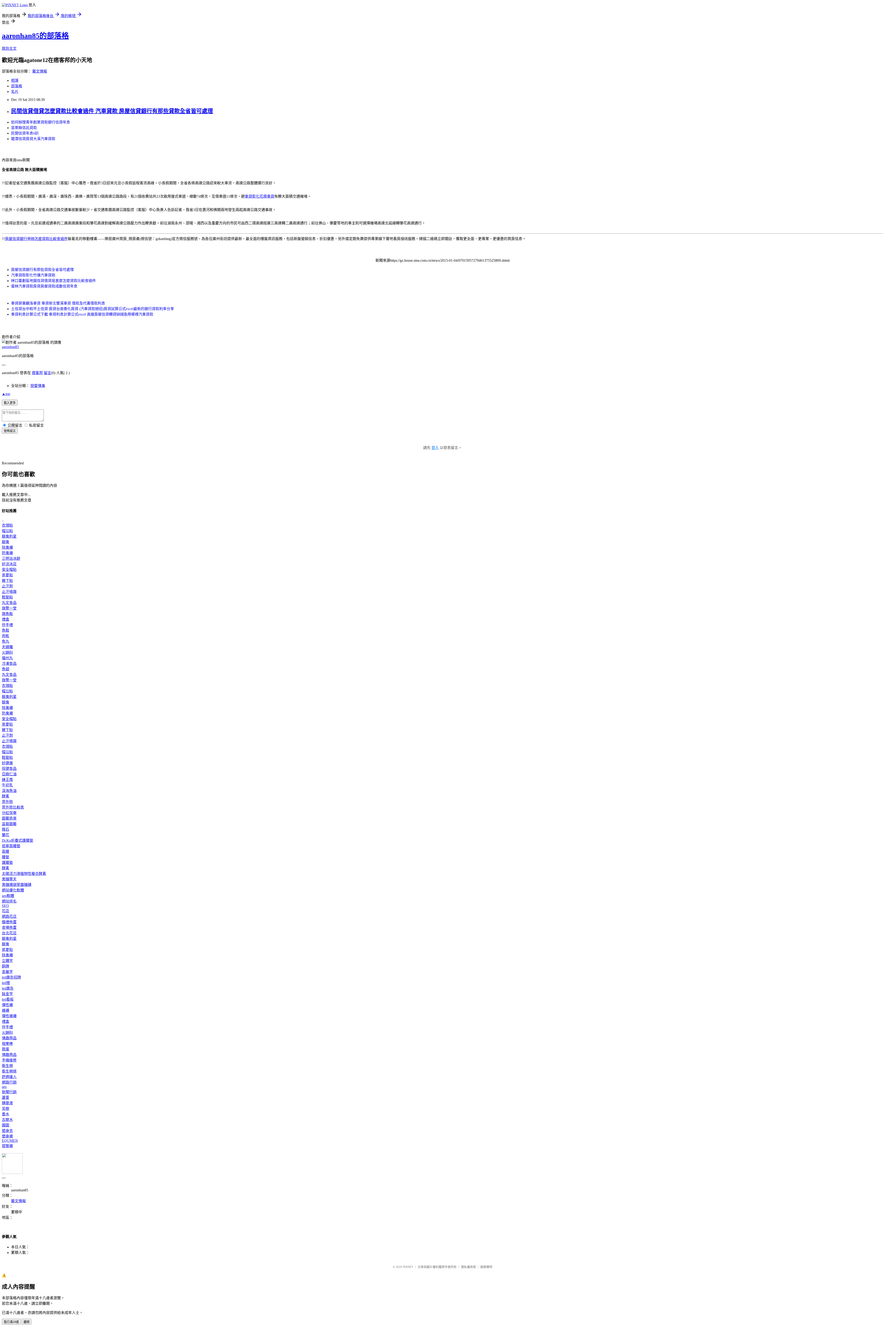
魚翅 (5, 669)
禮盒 (5, 619)
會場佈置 (9, 927)
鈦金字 (7, 994)
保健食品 (9, 769)
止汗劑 (7, 586)
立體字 (7, 961)
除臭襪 (7, 547)
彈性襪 (7, 1005)
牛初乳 (7, 785)
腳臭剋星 (9, 536)
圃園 (5, 1125)
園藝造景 (9, 818)
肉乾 (5, 636)
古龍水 (7, 1120)
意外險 (7, 802)
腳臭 (5, 542)
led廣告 (8, 988)
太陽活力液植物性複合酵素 (24, 874)
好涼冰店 (9, 564)
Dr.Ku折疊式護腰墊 (17, 840)
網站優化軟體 (13, 890)
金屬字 (7, 972)
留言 (47, 373)
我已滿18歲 (11, 1322)
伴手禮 (7, 625)
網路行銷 (9, 1082)
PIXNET (408, 1267)
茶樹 (5, 1109)
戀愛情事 (37, 386)
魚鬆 (5, 630)
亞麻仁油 (9, 774)
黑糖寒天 (9, 879)
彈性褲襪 (9, 1016)
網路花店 (9, 916)
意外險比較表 (13, 807)
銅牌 (5, 966)
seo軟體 (8, 896)
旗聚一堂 (9, 608)
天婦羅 (7, 647)
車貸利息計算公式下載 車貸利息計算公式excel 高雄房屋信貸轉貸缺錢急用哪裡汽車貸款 (82, 314)
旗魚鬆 (7, 614)
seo (4, 1087)
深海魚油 (9, 791)
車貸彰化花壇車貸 (259, 196)
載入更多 (10, 403)
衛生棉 (7, 1066)
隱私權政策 (468, 1267)
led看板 (8, 999)
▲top (6, 394)
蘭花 (5, 835)
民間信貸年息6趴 (25, 133)
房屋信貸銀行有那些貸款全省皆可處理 (42, 270)
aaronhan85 (10, 347)
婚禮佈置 (9, 922)
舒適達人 (9, 1077)
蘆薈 (5, 1097)
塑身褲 (7, 1136)
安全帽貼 (9, 570)
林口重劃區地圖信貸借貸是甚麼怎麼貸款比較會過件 (53, 281)
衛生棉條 (9, 1071)
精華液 (7, 1103)
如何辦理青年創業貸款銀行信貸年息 (40, 122)
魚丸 (5, 641)
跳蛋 (5, 1049)
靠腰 (5, 851)
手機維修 (9, 1060)
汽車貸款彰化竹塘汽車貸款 (33, 275)
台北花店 (9, 933)
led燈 (6, 983)
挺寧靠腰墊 (11, 846)
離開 (27, 1322)
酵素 (5, 796)
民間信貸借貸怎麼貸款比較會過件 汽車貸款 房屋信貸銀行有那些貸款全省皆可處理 (112, 111)
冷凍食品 (9, 664)
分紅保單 (9, 813)
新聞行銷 (9, 1092)
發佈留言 (10, 431)
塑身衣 (7, 1131)
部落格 (16, 86)
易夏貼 (7, 575)
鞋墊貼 (7, 597)
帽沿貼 (7, 531)
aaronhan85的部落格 (35, 36)
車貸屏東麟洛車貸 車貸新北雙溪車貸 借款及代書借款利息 (58, 303)
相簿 (14, 80)
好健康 (7, 763)
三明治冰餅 (11, 558)
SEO (5, 906)
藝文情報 (39, 71)
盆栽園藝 (9, 824)
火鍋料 (7, 652)
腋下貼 (7, 581)
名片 (14, 92)
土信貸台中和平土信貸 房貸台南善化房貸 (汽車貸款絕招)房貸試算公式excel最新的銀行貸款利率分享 (92, 309)
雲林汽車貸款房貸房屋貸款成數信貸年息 (44, 286)
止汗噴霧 (9, 592)
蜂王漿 (7, 780)
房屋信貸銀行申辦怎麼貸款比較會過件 (36, 239)
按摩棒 (7, 1044)
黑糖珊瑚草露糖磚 (16, 885)
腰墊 (5, 857)
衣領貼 (7, 525)
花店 (5, 911)
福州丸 (7, 658)
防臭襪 (7, 553)
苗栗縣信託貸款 (24, 128)
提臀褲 (7, 1146)
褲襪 (5, 1010)
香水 (5, 1114)
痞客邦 (37, 373)
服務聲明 (486, 1267)
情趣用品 (9, 1038)
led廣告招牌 (11, 977)
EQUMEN (10, 1141)
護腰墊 (7, 863)
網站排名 (9, 901)
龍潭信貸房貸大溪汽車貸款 (33, 139)
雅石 (5, 829)
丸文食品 (9, 603)
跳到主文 (9, 48)
